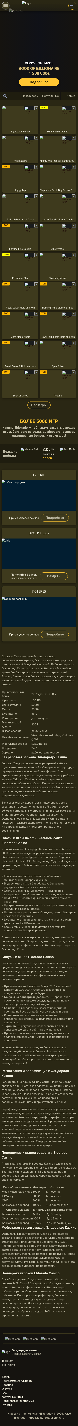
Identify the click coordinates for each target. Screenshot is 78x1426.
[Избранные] (15, 96)
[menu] (6, 6)
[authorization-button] (72, 6)
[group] (40, 453)
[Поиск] (5, 96)
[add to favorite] (36, 108)
